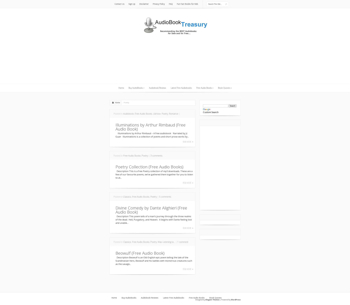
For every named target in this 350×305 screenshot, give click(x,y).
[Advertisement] (175, 63)
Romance (173, 113)
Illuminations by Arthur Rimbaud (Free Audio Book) (151, 127)
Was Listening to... (166, 241)
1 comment (182, 241)
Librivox (157, 113)
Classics (127, 196)
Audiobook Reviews (149, 298)
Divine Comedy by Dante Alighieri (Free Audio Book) (151, 210)
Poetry (165, 113)
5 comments (165, 196)
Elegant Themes (212, 300)
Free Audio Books (143, 113)
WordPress (236, 300)
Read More (187, 142)
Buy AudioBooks (129, 298)
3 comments (156, 155)
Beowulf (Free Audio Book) (140, 253)
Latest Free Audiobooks (173, 298)
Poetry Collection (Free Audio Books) (149, 167)
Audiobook (128, 113)
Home (117, 102)
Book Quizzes (215, 298)
